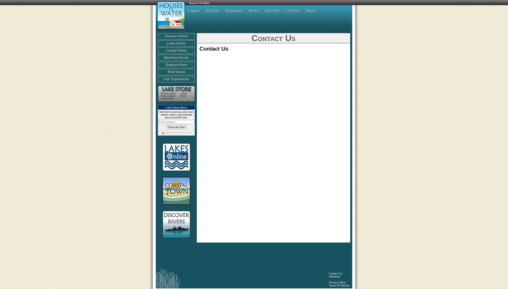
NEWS (254, 11)
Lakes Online (176, 43)
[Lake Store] (176, 103)
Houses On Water (199, 3)
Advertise (334, 276)
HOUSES (272, 11)
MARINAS (234, 11)
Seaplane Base (176, 65)
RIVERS (212, 11)
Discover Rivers (176, 36)
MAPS (311, 11)
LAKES (194, 11)
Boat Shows (176, 72)
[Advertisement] (230, 256)
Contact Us (335, 273)
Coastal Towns (176, 50)
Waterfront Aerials (176, 57)
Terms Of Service (339, 285)
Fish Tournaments (176, 79)
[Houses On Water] (170, 29)
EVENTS (292, 11)
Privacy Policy (337, 282)
